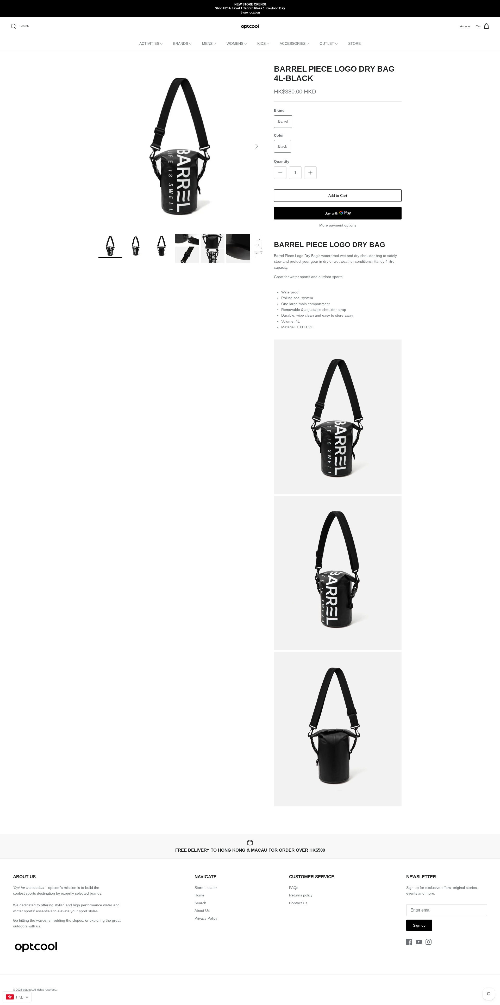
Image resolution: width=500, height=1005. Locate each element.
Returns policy (300, 895)
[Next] (256, 146)
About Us (202, 910)
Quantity (281, 161)
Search (200, 903)
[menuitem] (151, 43)
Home (199, 895)
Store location (250, 12)
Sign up (419, 925)
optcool (27, 989)
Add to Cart (337, 195)
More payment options (337, 225)
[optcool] (250, 26)
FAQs (293, 887)
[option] (180, 146)
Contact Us (298, 903)
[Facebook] (409, 942)
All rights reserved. (45, 989)
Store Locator (206, 887)
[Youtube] (419, 942)
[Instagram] (429, 942)
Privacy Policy (206, 918)
